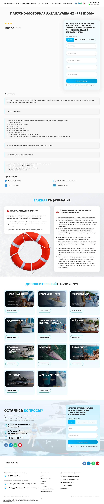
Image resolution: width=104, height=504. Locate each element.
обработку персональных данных (86, 85)
